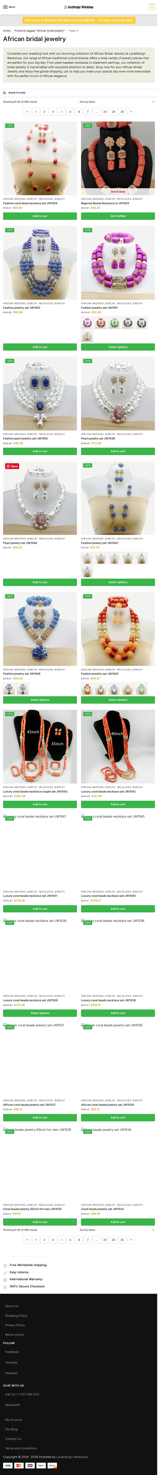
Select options (118, 347)
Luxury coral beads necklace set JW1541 (30, 895)
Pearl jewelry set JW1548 (20, 543)
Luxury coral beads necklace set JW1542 (108, 791)
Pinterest (11, 1372)
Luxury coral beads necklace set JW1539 (30, 1000)
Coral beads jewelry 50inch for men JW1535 (32, 1209)
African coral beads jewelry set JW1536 (107, 1104)
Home (6, 30)
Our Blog (11, 1428)
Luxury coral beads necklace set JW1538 (108, 1000)
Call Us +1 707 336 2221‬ (22, 1393)
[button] (151, 7)
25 (122, 111)
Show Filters (17, 92)
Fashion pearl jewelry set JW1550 (25, 438)
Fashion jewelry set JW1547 (99, 543)
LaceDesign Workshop (72, 1457)
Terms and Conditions (21, 1447)
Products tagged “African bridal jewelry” (40, 30)
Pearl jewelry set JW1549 (98, 438)
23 (105, 111)
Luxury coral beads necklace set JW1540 (108, 895)
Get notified (118, 216)
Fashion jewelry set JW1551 (99, 307)
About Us (12, 1305)
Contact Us (13, 1438)
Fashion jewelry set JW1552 (21, 307)
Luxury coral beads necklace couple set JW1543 (35, 791)
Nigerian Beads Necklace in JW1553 (105, 203)
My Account (13, 1419)
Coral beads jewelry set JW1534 (102, 1209)
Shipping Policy (16, 1315)
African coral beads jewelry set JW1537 (29, 1104)
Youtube (11, 1362)
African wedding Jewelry (20, 199)
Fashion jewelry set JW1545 (99, 673)
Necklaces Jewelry (52, 199)
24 (113, 111)
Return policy (14, 1334)
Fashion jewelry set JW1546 (22, 673)
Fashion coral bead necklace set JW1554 (30, 203)
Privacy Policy (15, 1324)
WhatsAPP (12, 1404)
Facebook (12, 1351)
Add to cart (40, 216)
